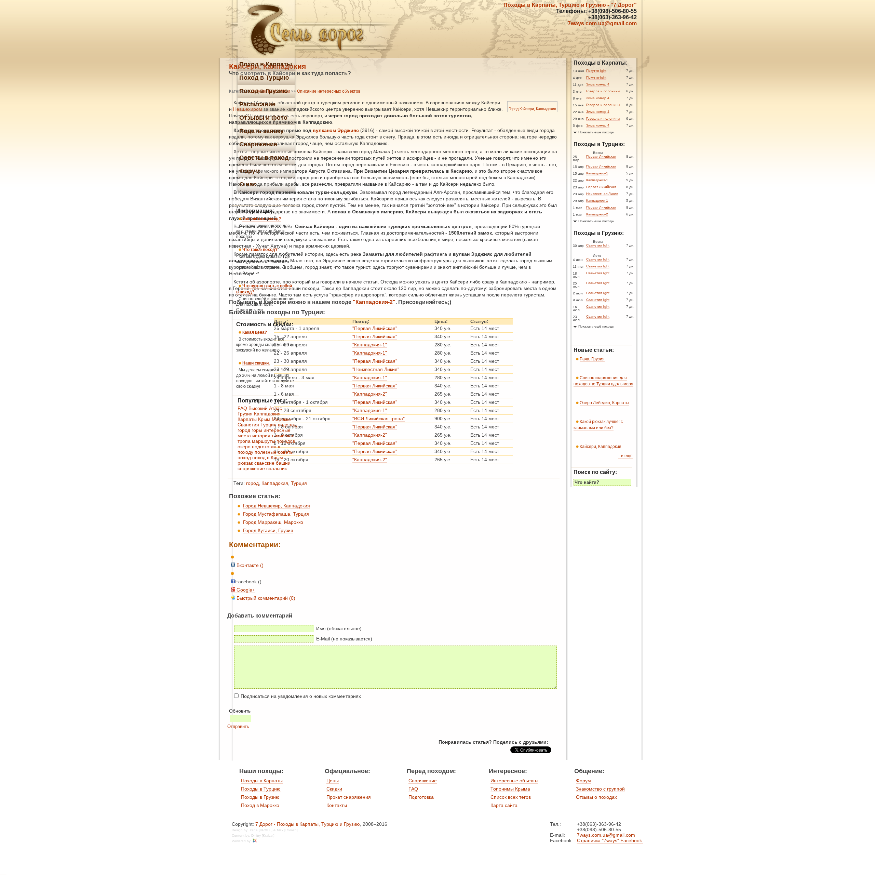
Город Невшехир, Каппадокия (276, 505)
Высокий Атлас (265, 408)
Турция (299, 483)
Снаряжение (422, 780)
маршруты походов (273, 441)
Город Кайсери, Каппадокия (532, 109)
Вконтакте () (249, 565)
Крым (264, 419)
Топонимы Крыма (510, 789)
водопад (287, 424)
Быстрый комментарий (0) (265, 598)
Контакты (336, 805)
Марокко (281, 419)
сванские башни (272, 463)
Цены (332, 780)
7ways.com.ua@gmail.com (602, 23)
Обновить (240, 711)
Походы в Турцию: (599, 144)
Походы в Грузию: (599, 233)
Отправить (238, 726)
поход (244, 457)
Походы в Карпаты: (601, 63)
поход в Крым (267, 457)
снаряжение (251, 468)
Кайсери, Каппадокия (600, 446)
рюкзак (245, 463)
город (252, 483)
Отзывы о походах (596, 797)
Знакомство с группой (600, 789)
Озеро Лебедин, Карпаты (604, 402)
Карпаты (247, 419)
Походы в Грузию (260, 797)
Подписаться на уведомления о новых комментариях (301, 696)
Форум (583, 780)
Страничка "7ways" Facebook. (610, 840)
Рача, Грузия (592, 359)
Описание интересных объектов (328, 91)
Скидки (334, 789)
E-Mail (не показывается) (344, 638)
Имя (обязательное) (339, 628)
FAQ (242, 408)
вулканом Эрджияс (336, 130)
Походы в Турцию (261, 789)
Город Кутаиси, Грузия (268, 530)
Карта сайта (503, 805)
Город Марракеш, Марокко (273, 522)
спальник (276, 468)
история (261, 435)
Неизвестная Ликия (602, 194)
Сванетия (248, 424)
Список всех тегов (510, 797)
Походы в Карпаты (262, 780)
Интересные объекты (514, 780)
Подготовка (421, 797)
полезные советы (274, 452)
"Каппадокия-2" (374, 302)
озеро (244, 446)
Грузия (245, 413)
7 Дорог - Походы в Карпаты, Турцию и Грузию (307, 824)
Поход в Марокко (260, 805)
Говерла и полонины (603, 91)
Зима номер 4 (597, 84)
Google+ (245, 590)
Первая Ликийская (601, 156)
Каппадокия (274, 483)
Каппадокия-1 (597, 173)
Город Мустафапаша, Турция (276, 514)
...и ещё (625, 455)
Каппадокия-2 (597, 214)
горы (257, 430)
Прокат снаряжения (348, 797)
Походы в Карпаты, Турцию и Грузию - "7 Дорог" (570, 5)
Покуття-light (596, 70)
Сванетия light (597, 245)
